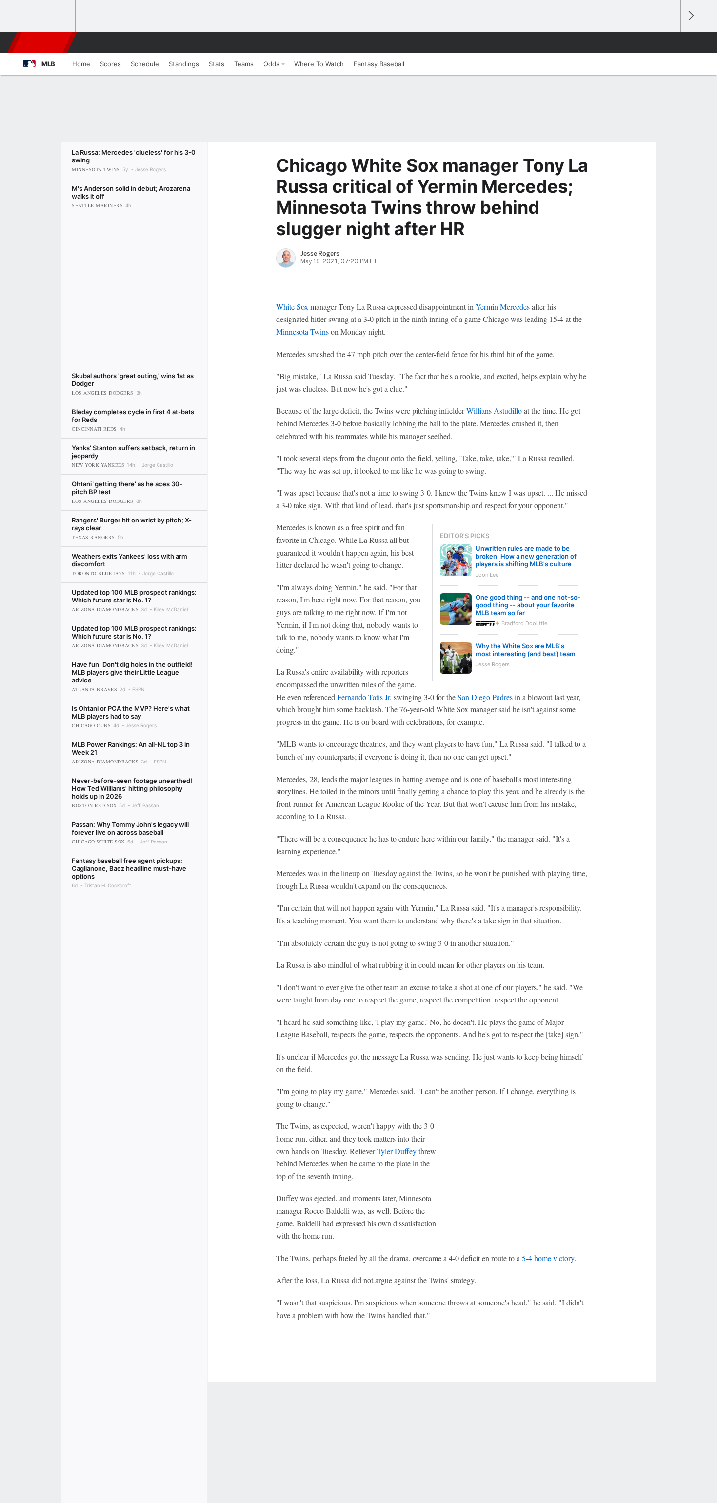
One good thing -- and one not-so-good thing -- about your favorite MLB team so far (528, 605)
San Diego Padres (485, 697)
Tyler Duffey (397, 1151)
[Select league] (47, 16)
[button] (669, 42)
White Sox (292, 306)
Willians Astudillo (494, 410)
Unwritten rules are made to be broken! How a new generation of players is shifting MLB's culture (526, 556)
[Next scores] (690, 16)
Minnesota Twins (302, 331)
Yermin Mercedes (503, 306)
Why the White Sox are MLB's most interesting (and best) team (526, 650)
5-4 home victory (548, 1258)
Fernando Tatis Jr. (364, 697)
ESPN (42, 42)
